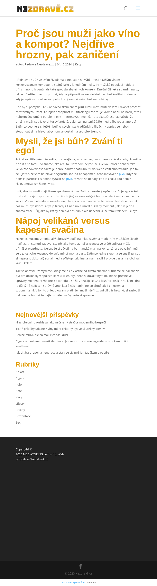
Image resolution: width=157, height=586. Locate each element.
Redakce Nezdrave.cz (39, 64)
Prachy (20, 410)
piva (122, 174)
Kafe (19, 391)
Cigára (20, 378)
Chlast (20, 372)
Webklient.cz (39, 459)
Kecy (78, 64)
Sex (18, 422)
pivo (69, 179)
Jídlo (19, 384)
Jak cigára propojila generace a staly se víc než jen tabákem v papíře (62, 352)
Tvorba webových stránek (73, 582)
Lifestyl (20, 404)
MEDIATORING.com (36, 454)
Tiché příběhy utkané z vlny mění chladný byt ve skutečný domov (60, 329)
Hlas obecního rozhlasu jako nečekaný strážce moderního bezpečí (61, 322)
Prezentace (23, 416)
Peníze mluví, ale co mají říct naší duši (42, 335)
